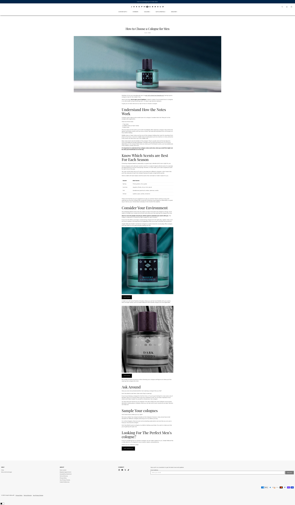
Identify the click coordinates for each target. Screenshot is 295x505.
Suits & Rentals (160, 11)
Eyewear (135, 11)
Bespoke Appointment (65, 472)
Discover (174, 11)
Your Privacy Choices (65, 480)
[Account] (287, 6)
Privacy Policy (63, 478)
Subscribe (289, 472)
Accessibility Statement (66, 474)
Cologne (146, 11)
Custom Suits (122, 11)
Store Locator (63, 470)
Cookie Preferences (64, 482)
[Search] (282, 6)
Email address (154, 470)
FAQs (2, 470)
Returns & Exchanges (6, 472)
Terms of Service (64, 476)
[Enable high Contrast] (2, 504)
